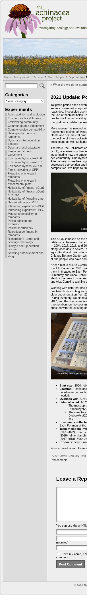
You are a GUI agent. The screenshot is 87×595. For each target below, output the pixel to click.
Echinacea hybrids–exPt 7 (25, 162)
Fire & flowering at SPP (23, 169)
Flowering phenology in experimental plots (22, 182)
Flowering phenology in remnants (22, 175)
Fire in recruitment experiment (19, 153)
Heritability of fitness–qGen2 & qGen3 (26, 193)
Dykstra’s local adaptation (24, 147)
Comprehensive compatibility (26, 129)
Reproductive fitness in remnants (22, 233)
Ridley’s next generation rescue (23, 247)
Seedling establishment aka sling (26, 254)
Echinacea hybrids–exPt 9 (25, 166)
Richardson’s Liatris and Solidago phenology (23, 240)
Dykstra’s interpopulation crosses (24, 142)
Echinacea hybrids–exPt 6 (25, 158)
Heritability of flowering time (26, 198)
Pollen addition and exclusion (20, 222)
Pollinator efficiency (20, 228)
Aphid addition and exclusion (26, 114)
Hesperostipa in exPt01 (23, 202)
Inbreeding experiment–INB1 (26, 206)
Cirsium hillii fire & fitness (24, 118)
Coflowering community (23, 122)
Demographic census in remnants (23, 135)
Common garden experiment (26, 125)
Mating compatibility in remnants (22, 215)
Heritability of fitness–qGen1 (26, 187)
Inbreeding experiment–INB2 (26, 210)
